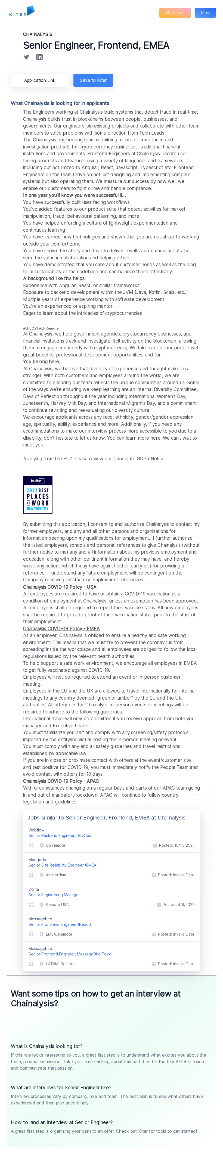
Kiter (205, 12)
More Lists (175, 12)
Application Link (39, 80)
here (155, 438)
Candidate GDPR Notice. (139, 458)
